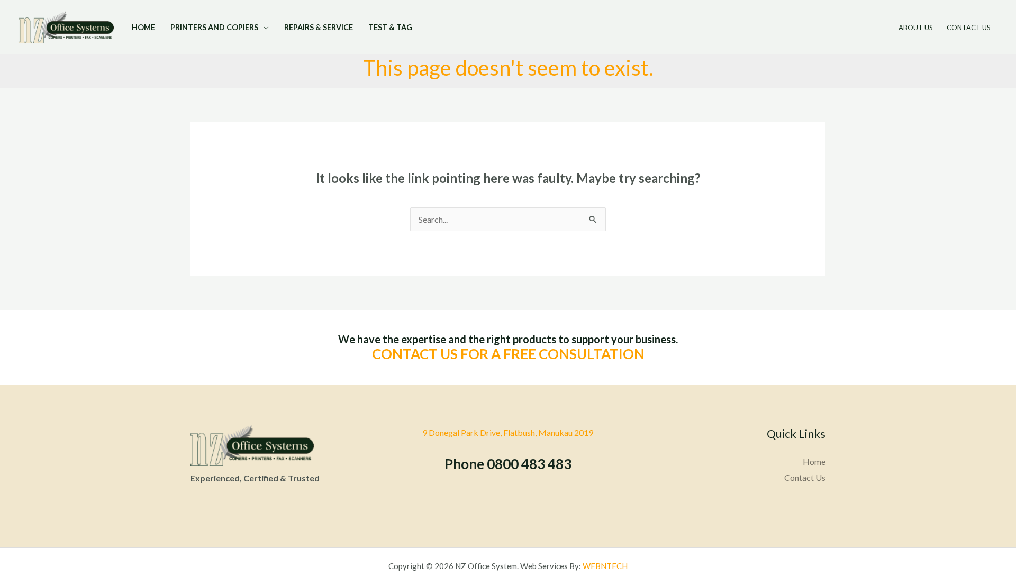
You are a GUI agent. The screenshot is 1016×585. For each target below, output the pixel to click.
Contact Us (969, 27)
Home (143, 27)
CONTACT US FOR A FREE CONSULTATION (508, 353)
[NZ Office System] (66, 27)
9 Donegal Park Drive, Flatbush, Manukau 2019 (507, 432)
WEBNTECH (605, 566)
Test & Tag (390, 27)
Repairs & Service (318, 27)
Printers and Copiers (214, 27)
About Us (916, 27)
